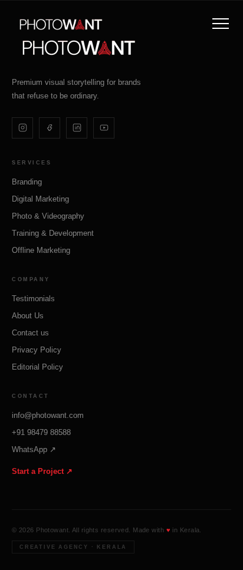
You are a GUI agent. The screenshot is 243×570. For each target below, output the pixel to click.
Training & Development (53, 233)
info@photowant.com (48, 415)
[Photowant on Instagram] (22, 128)
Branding (27, 181)
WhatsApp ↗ (34, 449)
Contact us (30, 332)
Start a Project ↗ (42, 471)
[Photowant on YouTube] (103, 128)
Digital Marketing (40, 199)
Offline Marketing (41, 250)
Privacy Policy (36, 349)
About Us (28, 315)
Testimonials (33, 298)
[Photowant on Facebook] (49, 128)
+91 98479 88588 (41, 432)
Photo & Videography (48, 216)
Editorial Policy (37, 367)
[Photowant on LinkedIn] (76, 128)
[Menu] (220, 23)
